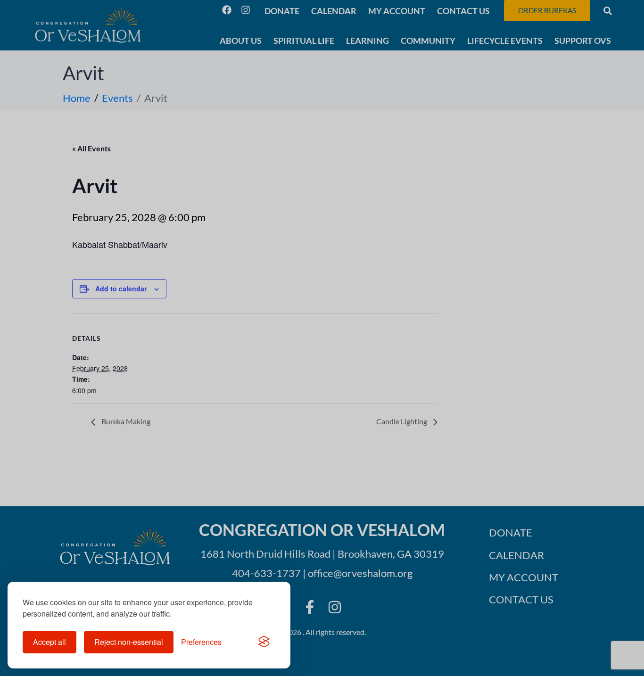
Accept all (49, 641)
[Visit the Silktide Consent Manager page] (264, 642)
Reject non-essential (128, 641)
